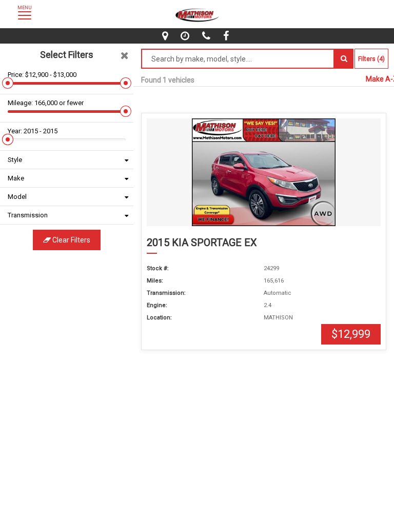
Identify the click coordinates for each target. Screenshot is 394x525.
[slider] (8, 83)
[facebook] (227, 36)
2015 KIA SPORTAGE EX (202, 242)
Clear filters (70, 240)
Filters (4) (371, 59)
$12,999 (350, 334)
